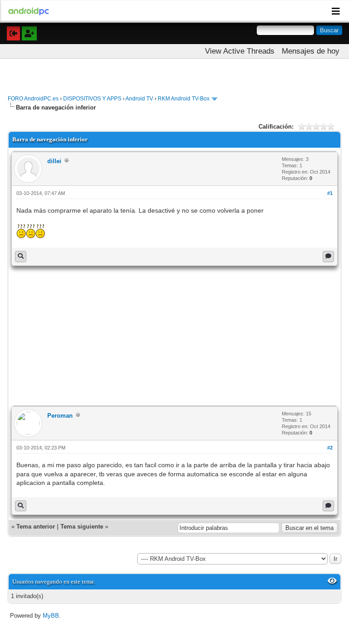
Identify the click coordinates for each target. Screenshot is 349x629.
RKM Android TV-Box (183, 98)
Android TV (139, 98)
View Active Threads (239, 51)
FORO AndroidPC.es (33, 98)
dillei (54, 161)
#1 (330, 193)
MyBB (51, 615)
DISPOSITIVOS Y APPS (92, 98)
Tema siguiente (81, 526)
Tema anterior (35, 526)
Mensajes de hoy (310, 51)
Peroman (60, 415)
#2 (330, 447)
